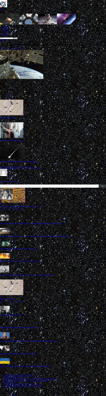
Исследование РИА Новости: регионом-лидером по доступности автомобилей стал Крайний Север (27, 379)
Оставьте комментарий (16, 48)
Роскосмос (5, 33)
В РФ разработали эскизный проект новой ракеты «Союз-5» (18, 374)
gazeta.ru (7, 94)
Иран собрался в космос (7, 117)
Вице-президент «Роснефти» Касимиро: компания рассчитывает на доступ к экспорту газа (25, 381)
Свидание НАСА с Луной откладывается (13, 377)
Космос (4, 29)
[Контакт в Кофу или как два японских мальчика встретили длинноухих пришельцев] (4, 272)
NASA (4, 31)
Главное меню (3, 39)
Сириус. (2, 9)
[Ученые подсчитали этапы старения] (11, 137)
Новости (5, 26)
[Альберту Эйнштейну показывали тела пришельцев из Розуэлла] (12, 202)
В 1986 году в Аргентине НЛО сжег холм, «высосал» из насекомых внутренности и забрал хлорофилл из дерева (35, 236)
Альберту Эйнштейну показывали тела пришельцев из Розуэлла (20, 206)
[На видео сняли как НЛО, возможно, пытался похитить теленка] (5, 258)
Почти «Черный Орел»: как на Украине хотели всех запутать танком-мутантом (22, 385)
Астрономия (6, 27)
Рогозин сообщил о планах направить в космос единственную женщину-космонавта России (29, 341)
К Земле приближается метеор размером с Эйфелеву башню (18, 161)
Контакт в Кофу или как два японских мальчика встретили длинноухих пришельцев (26, 275)
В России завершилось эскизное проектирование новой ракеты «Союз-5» (21, 376)
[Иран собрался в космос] (11, 114)
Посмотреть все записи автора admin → (9, 181)
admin (8, 48)
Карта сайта (6, 35)
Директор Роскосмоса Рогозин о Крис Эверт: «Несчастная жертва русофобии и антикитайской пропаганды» (30, 378)
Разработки (5, 30)
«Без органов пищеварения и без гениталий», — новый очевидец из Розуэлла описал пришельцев (30, 223)
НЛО (4, 34)
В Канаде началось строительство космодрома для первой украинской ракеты (24, 366)
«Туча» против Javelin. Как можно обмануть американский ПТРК (19, 383)
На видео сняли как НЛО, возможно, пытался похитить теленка (20, 261)
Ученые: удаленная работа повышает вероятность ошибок (18, 353)
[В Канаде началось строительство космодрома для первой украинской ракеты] (5, 363)
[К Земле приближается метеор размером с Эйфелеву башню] (12, 158)
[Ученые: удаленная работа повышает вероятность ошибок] (5, 350)
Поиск (1, 183)
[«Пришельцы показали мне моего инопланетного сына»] (5, 245)
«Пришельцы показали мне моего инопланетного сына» (18, 248)
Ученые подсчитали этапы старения (11, 140)
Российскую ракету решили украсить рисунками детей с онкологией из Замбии (22, 386)
